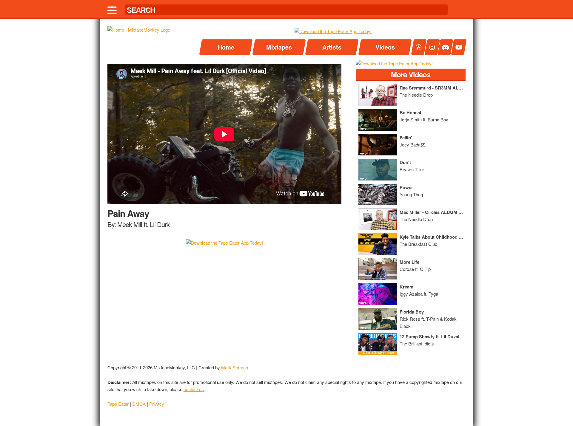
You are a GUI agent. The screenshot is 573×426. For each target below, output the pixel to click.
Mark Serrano (234, 367)
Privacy (156, 404)
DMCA (139, 404)
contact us (194, 389)
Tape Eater (118, 404)
